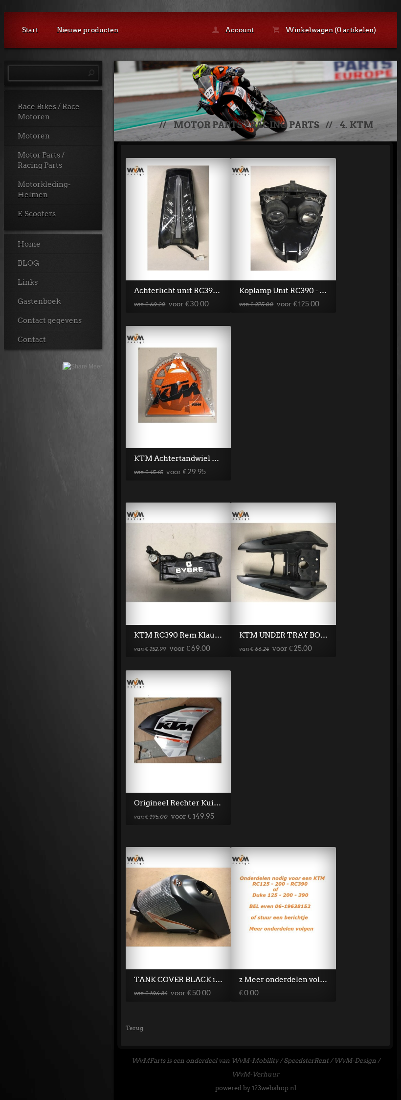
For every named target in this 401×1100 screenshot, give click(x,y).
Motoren (34, 136)
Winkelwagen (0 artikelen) (330, 30)
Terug (134, 1027)
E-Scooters (37, 213)
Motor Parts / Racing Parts (41, 160)
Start (30, 30)
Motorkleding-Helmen (44, 189)
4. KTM (357, 125)
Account (239, 30)
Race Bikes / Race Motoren (49, 111)
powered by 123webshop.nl (255, 1088)
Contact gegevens (50, 320)
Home (29, 244)
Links (28, 282)
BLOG (28, 263)
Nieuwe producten (87, 30)
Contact (32, 339)
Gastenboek (39, 301)
